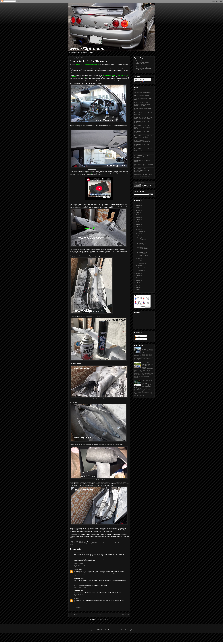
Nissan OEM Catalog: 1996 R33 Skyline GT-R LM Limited (143, 136)
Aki (75, 598)
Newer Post (73, 615)
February (140, 231)
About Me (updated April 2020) (142, 92)
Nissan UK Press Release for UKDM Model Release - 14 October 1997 (142, 170)
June (139, 258)
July (139, 260)
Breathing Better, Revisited (142, 244)
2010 (137, 210)
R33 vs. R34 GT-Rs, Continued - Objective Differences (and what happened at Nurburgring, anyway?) (143, 384)
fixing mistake (87, 543)
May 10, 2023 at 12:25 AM (80, 595)
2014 (137, 219)
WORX (71, 544)
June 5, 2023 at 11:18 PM (80, 604)
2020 (137, 275)
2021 (137, 278)
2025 (137, 287)
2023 (137, 282)
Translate (147, 81)
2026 (137, 289)
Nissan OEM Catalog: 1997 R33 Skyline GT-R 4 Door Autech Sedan (143, 127)
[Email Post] (87, 541)
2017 (137, 226)
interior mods (101, 543)
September (141, 263)
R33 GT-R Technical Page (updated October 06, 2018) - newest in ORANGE (142, 104)
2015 (137, 222)
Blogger (133, 630)
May (139, 236)
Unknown (76, 569)
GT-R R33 (94, 543)
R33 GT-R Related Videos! (141, 95)
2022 (137, 280)
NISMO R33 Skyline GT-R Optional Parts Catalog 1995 (142, 140)
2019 (137, 273)
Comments (139, 339)
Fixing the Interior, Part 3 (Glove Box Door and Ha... (142, 248)
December (141, 270)
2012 (137, 215)
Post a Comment (76, 607)
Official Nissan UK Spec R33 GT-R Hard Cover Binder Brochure (143, 175)
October (140, 265)
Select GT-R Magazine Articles (142, 153)
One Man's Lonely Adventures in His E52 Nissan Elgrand (142, 62)
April (139, 233)
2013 (137, 217)
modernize (111, 543)
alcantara (76, 543)
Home (100, 615)
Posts (138, 336)
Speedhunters (118, 543)
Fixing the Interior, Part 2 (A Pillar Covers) (142, 239)
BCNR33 (81, 543)
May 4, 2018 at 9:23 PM (80, 575)
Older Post (125, 615)
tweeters (125, 543)
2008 (137, 205)
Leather (107, 543)
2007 (137, 203)
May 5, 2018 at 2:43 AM (80, 587)
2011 (137, 212)
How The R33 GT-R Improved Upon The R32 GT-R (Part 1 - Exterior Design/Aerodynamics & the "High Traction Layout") (143, 366)
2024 (137, 285)
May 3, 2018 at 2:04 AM (80, 566)
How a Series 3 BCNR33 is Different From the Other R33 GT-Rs (147, 350)
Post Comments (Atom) (103, 619)
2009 (137, 207)
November (141, 267)
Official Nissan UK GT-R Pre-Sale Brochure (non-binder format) (143, 165)
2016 (137, 224)
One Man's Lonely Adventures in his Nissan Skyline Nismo (143, 68)
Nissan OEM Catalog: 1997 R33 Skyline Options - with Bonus (143, 117)
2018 (137, 229)
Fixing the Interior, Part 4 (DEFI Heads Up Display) (143, 254)
